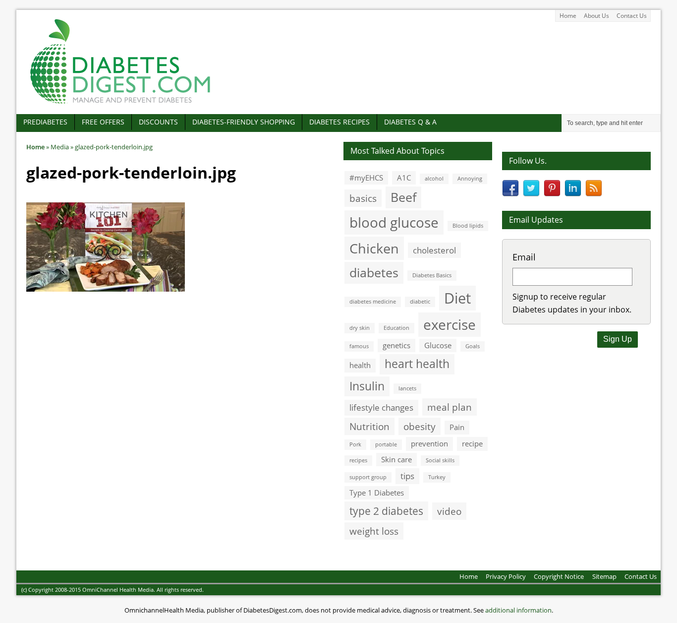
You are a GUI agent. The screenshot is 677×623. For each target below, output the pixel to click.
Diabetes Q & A (410, 121)
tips (407, 476)
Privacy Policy (506, 576)
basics (363, 198)
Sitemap (604, 576)
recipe (472, 443)
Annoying (469, 178)
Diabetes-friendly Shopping (243, 121)
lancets (407, 388)
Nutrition (369, 426)
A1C (404, 178)
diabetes (373, 272)
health (360, 365)
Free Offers (103, 121)
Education (396, 327)
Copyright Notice (559, 576)
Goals (472, 346)
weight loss (373, 531)
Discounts (158, 121)
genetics (396, 345)
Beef (403, 196)
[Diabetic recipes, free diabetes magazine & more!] (120, 103)
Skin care (396, 459)
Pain (457, 427)
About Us (596, 15)
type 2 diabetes (386, 510)
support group (368, 477)
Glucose (437, 345)
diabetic (420, 301)
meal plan (449, 407)
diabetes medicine (372, 301)
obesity (419, 426)
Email (524, 256)
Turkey (437, 477)
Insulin (367, 386)
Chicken (374, 248)
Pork (355, 444)
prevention (429, 443)
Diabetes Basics (431, 275)
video (449, 511)
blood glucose (394, 222)
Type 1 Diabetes (376, 493)
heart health (417, 364)
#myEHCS (366, 178)
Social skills (440, 460)
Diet (457, 298)
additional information (518, 610)
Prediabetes (45, 121)
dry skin (359, 327)
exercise (449, 324)
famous (359, 346)
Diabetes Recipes (339, 121)
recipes (358, 460)
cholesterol (434, 250)
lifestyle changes (381, 407)
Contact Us (632, 15)
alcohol (434, 178)
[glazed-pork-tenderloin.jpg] (105, 286)
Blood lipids (467, 225)
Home (568, 15)
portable (386, 444)
